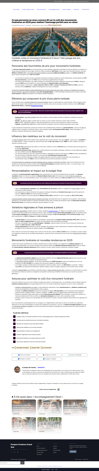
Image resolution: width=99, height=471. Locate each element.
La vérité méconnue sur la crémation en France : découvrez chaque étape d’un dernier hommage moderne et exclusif (49, 426)
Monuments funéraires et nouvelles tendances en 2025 (30, 338)
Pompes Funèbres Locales (28, 9)
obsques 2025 (35, 347)
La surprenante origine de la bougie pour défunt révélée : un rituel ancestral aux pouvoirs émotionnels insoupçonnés (23, 408)
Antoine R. (41, 367)
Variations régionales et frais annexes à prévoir (28, 334)
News (38, 446)
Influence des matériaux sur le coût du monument (29, 327)
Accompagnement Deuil (54, 9)
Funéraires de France (37, 105)
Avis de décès (16, 9)
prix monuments (47, 347)
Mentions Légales (46, 469)
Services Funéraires (66, 9)
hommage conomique (22, 347)
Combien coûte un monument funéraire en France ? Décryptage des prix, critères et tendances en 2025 (43, 316)
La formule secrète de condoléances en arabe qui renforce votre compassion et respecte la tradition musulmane (49, 408)
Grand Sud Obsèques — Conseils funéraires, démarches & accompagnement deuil (71, 1)
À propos (55, 446)
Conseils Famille (85, 9)
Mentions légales (78, 459)
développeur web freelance (57, 466)
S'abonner (72, 451)
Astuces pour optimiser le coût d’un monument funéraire (31, 341)
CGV (52, 469)
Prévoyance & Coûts (41, 9)
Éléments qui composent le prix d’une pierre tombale (29, 323)
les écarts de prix (53, 211)
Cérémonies (76, 9)
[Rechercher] (22, 463)
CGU (56, 469)
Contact (55, 452)
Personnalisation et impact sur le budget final (28, 331)
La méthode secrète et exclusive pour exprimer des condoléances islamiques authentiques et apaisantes (73, 408)
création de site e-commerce (47, 466)
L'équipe (55, 448)
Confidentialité (85, 459)
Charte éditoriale (56, 450)
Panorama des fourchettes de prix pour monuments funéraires (32, 320)
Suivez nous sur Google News (48, 389)
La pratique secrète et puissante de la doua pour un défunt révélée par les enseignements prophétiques (22, 426)
